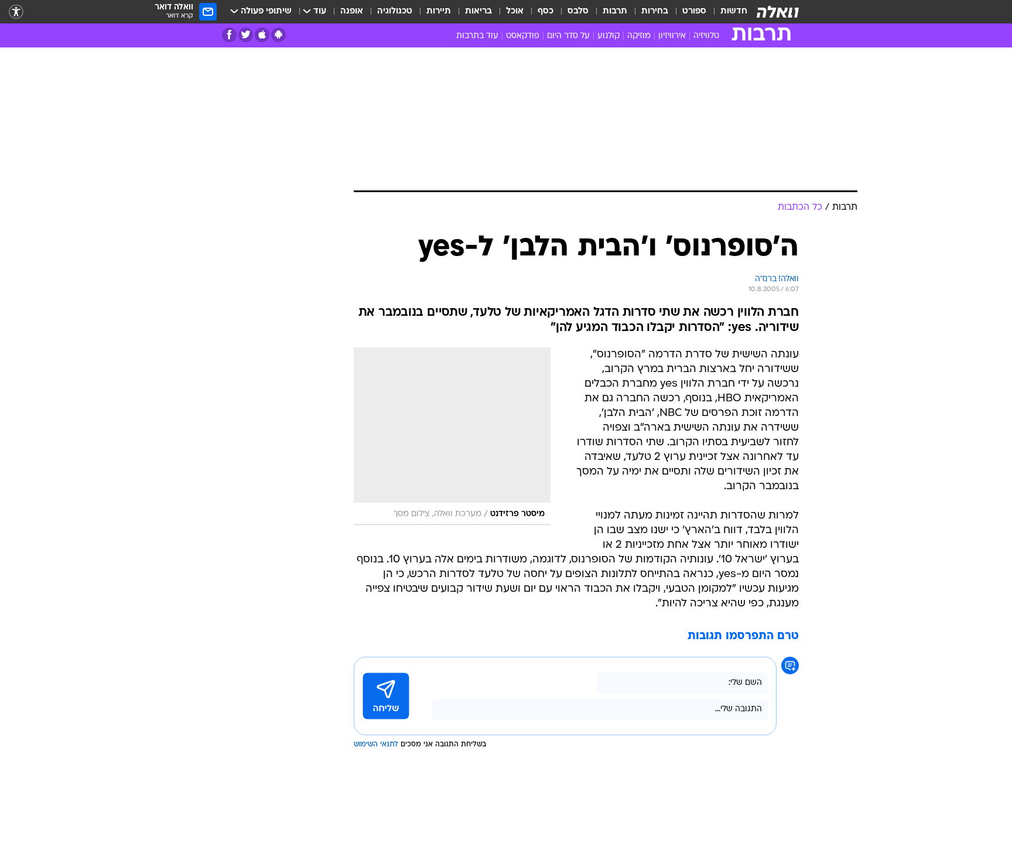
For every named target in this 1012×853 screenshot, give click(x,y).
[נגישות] (16, 12)
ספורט (694, 11)
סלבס (578, 11)
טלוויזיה (706, 36)
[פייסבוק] (229, 35)
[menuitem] (726, 11)
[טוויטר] (245, 35)
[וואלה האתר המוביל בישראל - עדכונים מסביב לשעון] (778, 12)
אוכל (515, 11)
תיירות (438, 11)
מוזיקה (639, 36)
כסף (545, 11)
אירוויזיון (672, 36)
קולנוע (608, 36)
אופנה (351, 11)
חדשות (733, 11)
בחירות (654, 11)
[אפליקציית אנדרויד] (278, 35)
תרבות (615, 11)
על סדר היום (568, 36)
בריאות (478, 11)
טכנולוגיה (394, 11)
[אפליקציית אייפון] (262, 35)
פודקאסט (522, 36)
